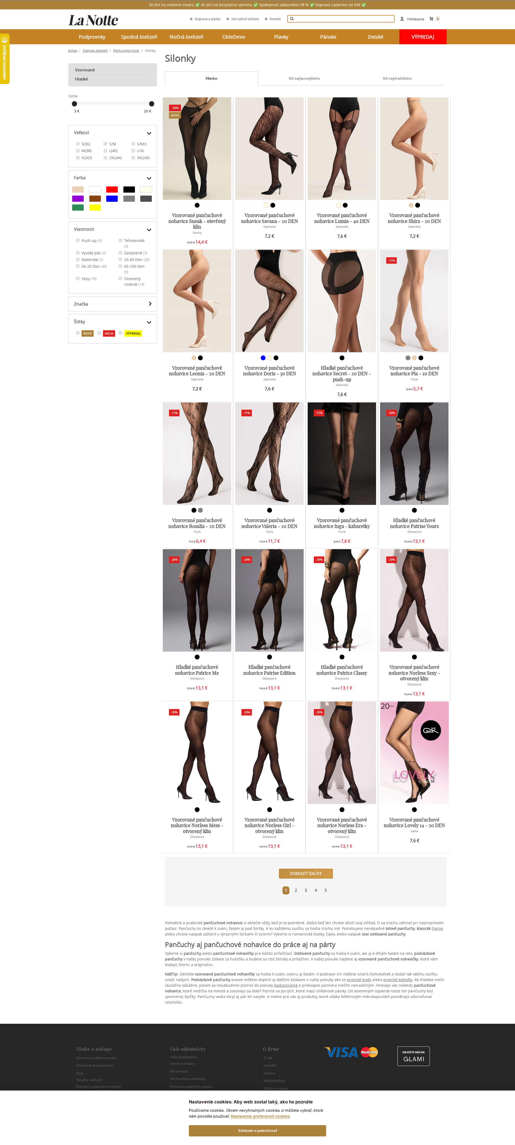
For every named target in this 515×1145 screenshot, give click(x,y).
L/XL (140, 150)
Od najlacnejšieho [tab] (304, 78)
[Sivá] (129, 199)
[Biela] (95, 190)
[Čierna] (129, 190)
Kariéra (269, 1073)
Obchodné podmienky (188, 1078)
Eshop (72, 50)
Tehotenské (134, 243)
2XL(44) (115, 157)
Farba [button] (80, 178)
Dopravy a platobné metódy (98, 1086)
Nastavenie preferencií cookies (260, 1116)
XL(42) (87, 157)
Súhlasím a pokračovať (257, 1130)
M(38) (86, 150)
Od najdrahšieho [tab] (397, 78)
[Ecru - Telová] (146, 190)
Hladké (81, 79)
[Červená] (112, 190)
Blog (79, 1073)
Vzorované (85, 69)
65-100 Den (134, 269)
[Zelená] (78, 208)
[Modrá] (112, 199)
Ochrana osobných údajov (191, 1086)
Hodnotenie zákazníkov (95, 1065)
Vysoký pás (94, 252)
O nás (268, 1057)
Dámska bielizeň (95, 50)
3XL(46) (143, 157)
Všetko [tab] (211, 78)
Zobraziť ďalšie (306, 873)
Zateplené (135, 252)
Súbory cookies (275, 1088)
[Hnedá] (95, 199)
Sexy (89, 278)
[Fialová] (78, 199)
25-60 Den (136, 259)
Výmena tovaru (182, 1063)
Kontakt (275, 19)
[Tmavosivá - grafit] (146, 199)
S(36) (86, 143)
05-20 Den (94, 266)
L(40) (113, 150)
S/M (112, 143)
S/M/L (142, 143)
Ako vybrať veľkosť (245, 19)
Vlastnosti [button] (84, 229)
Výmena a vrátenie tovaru (96, 1057)
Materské (92, 259)
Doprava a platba (207, 19)
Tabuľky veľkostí (89, 1079)
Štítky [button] (79, 322)
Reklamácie (179, 1071)
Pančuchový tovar (126, 50)
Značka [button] (81, 304)
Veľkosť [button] (81, 132)
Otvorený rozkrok (134, 281)
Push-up (92, 240)
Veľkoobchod (274, 1080)
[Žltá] (95, 208)
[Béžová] (78, 190)
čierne (437, 928)
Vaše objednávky (183, 1056)
